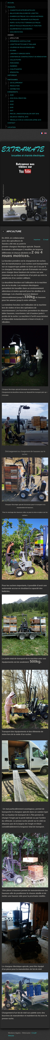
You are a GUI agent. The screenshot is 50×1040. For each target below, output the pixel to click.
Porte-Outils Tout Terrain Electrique (25, 22)
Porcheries (14, 63)
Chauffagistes (16, 69)
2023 (11, 101)
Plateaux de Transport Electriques (24, 19)
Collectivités (15, 60)
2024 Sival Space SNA (18, 98)
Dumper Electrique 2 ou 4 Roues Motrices (26, 16)
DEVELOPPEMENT (16, 83)
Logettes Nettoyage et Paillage (23, 44)
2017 (11, 110)
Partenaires (13, 80)
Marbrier (13, 66)
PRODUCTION (15, 86)
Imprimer (37, 239)
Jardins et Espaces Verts (20, 53)
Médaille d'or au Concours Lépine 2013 (25, 120)
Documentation (16, 32)
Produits (11, 7)
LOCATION (12, 127)
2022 (11, 104)
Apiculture (14, 38)
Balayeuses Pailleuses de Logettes (24, 13)
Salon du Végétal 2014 (19, 117)
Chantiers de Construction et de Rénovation (28, 57)
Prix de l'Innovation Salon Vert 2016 (24, 114)
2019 (11, 107)
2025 (11, 95)
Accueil (11, 3)
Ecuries (13, 50)
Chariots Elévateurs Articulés (22, 10)
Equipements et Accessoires (21, 29)
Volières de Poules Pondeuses (22, 47)
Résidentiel (14, 72)
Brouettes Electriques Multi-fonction (25, 26)
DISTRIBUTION (15, 89)
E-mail (45, 239)
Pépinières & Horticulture (20, 41)
